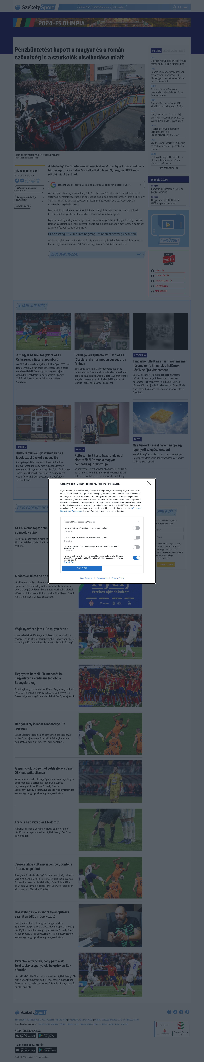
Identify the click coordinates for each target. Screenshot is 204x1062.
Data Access (102, 578)
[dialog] (102, 531)
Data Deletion (86, 578)
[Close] (150, 484)
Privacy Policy (118, 578)
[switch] (136, 528)
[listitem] (102, 521)
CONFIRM (82, 568)
